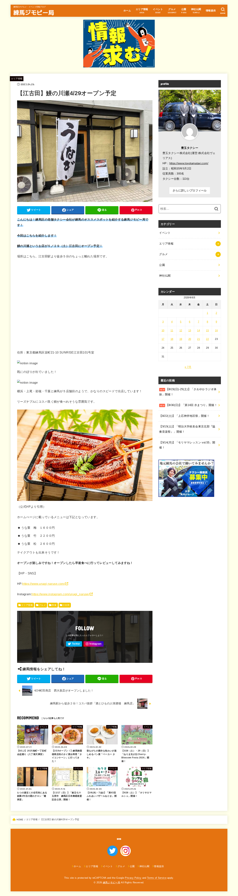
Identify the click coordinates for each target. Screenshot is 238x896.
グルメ (42, 605)
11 (172, 330)
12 (180, 330)
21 (198, 339)
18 (172, 339)
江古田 (66, 605)
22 (207, 339)
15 (207, 330)
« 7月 (188, 367)
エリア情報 (16, 78)
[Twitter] (74, 644)
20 (189, 339)
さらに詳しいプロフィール (190, 190)
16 (216, 330)
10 (163, 330)
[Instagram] (93, 644)
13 (189, 330)
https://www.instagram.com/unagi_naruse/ (60, 594)
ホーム (127, 10)
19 (180, 339)
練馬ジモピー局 (33, 12)
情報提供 (211, 10)
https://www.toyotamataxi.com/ (188, 163)
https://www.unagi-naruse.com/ (43, 583)
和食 (54, 605)
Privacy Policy (133, 877)
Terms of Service (156, 877)
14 (198, 330)
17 (163, 339)
